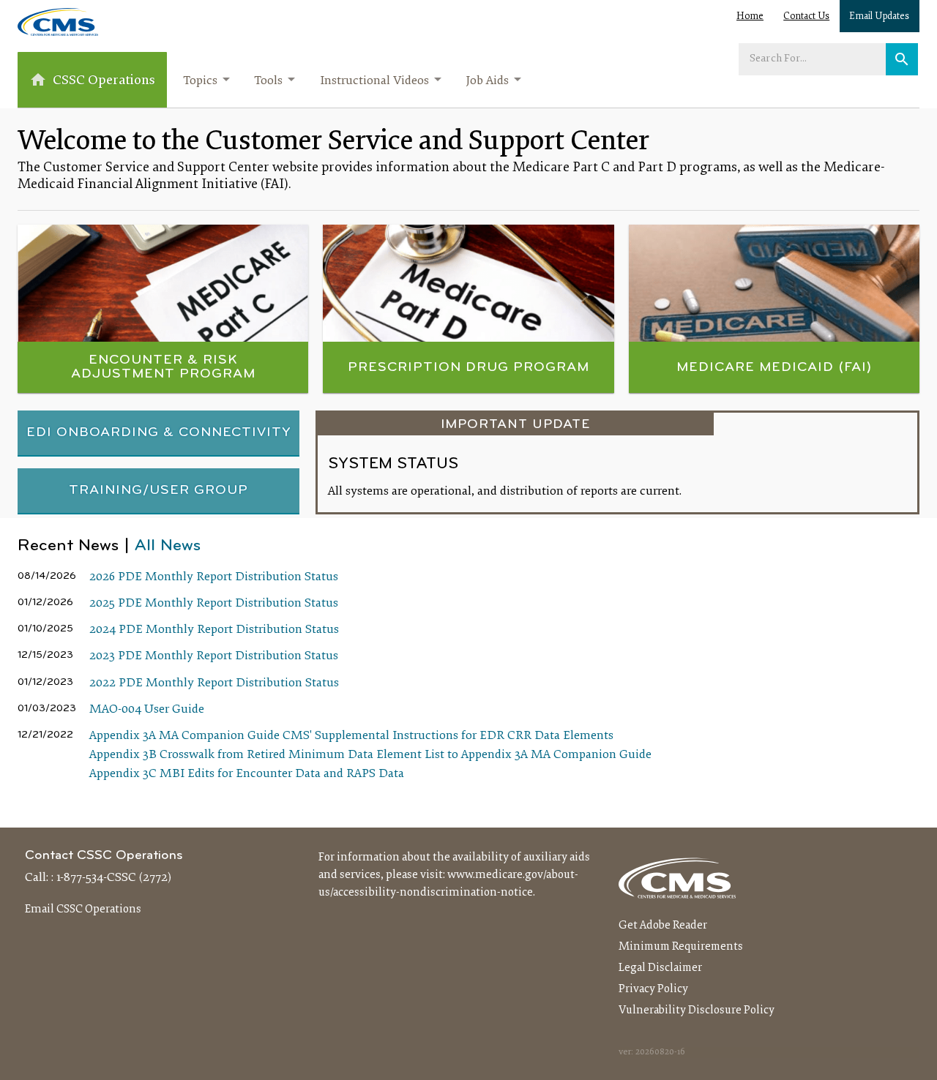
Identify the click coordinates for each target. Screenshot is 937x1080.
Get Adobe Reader (663, 925)
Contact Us (806, 17)
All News (168, 546)
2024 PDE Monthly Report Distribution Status (214, 630)
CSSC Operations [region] (104, 81)
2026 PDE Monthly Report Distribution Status (213, 577)
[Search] (902, 59)
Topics (200, 81)
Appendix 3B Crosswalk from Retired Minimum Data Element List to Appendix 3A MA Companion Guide (370, 755)
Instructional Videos (374, 81)
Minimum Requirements (681, 947)
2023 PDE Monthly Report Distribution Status (213, 656)
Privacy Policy (653, 989)
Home (750, 17)
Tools (268, 81)
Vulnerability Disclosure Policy (696, 1010)
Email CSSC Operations (83, 909)
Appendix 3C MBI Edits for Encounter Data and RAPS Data (246, 774)
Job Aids (487, 81)
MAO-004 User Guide (146, 709)
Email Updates (879, 17)
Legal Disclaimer (660, 968)
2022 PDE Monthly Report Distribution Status (214, 683)
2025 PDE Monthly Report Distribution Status (213, 603)
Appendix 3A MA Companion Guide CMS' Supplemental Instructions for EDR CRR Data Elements (351, 736)
